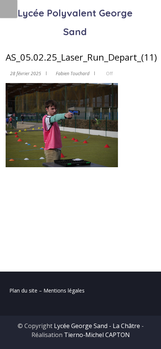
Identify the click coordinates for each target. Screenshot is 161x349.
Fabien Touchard (72, 73)
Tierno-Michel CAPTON (97, 335)
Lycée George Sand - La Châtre (97, 326)
